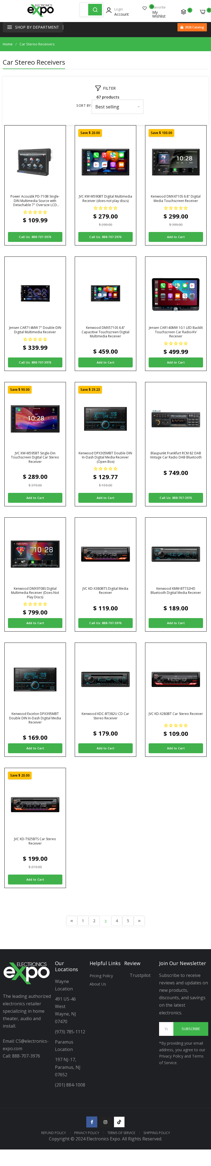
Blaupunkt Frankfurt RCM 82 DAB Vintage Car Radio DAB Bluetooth (176, 455)
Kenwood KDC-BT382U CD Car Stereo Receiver (105, 716)
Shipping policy (156, 1132)
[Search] (95, 9)
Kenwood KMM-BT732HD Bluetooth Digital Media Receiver (176, 590)
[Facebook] (91, 1121)
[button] (35, 212)
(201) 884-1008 (70, 1085)
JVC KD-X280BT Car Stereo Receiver (176, 714)
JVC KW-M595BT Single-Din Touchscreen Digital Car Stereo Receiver (35, 457)
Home (8, 44)
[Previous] (71, 921)
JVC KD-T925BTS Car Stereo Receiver (35, 841)
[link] (200, 1120)
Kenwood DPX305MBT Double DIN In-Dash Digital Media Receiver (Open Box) (105, 457)
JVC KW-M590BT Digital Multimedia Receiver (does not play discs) (105, 198)
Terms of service (121, 1132)
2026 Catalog (194, 27)
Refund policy (53, 1132)
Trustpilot (140, 975)
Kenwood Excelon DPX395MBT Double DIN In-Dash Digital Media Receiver (35, 718)
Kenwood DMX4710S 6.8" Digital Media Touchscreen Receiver (176, 198)
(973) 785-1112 (70, 1032)
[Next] (139, 921)
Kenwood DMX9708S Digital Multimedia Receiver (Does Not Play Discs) (35, 592)
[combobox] (84, 10)
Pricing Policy (101, 975)
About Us (98, 984)
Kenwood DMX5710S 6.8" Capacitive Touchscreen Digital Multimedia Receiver (105, 332)
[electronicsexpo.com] (40, 16)
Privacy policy (86, 1132)
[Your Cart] (203, 12)
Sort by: (84, 105)
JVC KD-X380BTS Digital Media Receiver (105, 590)
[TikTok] (119, 1121)
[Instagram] (105, 1121)
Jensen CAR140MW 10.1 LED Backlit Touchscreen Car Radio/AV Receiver (176, 332)
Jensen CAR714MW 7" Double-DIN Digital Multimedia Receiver (35, 330)
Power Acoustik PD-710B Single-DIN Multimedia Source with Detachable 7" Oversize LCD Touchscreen (35, 200)
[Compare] (183, 12)
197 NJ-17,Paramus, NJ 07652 (67, 1066)
